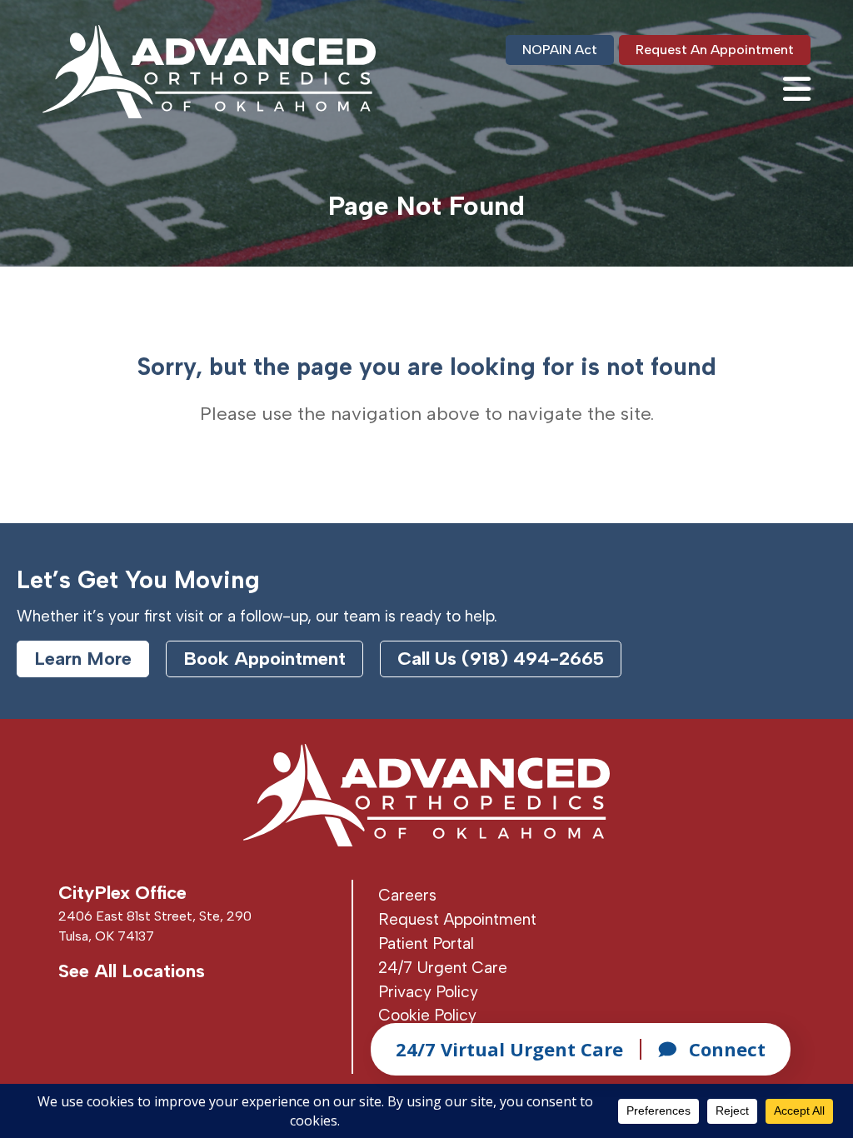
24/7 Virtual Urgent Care (509, 1048)
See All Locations (131, 971)
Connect (727, 1048)
